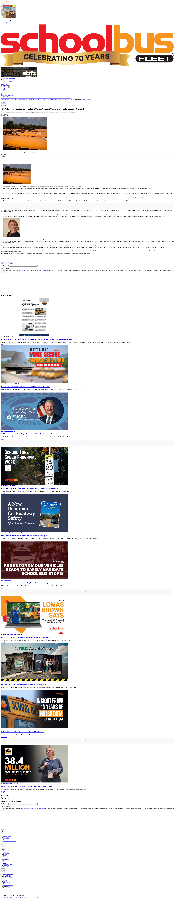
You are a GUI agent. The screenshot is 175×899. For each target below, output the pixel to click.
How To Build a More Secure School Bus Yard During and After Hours (25, 387)
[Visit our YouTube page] (5, 798)
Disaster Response (4, 85)
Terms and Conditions (69, 99)
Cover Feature (6, 1)
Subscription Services (5, 99)
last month (109, 188)
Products (20, 98)
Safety (2, 93)
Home (2, 105)
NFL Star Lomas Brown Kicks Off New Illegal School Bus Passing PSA (25, 637)
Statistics (32, 98)
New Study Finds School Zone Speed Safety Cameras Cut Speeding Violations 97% (29, 488)
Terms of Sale (16, 897)
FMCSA (5, 262)
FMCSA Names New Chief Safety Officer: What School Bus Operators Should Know (30, 434)
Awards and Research (54, 98)
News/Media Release (9, 485)
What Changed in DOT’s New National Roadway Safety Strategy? (24, 536)
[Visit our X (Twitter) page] (4, 798)
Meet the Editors (13, 99)
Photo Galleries (15, 98)
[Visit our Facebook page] (1, 798)
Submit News (39, 99)
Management (3, 90)
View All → (3, 792)
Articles (13, 1)
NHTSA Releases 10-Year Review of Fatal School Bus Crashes (22, 732)
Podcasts (28, 98)
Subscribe (3, 22)
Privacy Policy (61, 99)
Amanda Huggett (8, 681)
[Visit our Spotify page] (8, 798)
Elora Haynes (8, 383)
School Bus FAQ (54, 99)
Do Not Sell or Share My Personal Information (29, 897)
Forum (47, 98)
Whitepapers (37, 98)
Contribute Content (32, 99)
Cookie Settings (78, 99)
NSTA (8, 262)
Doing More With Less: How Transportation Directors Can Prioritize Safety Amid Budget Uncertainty (37, 339)
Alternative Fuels (4, 82)
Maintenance (3, 88)
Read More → (4, 344)
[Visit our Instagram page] (6, 798)
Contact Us (44, 99)
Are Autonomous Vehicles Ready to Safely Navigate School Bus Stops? (25, 583)
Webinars (44, 98)
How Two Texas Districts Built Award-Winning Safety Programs (23, 684)
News (10, 1)
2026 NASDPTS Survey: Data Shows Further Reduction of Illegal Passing (26, 786)
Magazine (24, 98)
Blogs (7, 98)
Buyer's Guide (68, 98)
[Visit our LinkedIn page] (2, 798)
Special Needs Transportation (7, 95)
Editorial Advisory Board (22, 99)
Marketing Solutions (86, 99)
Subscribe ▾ (3, 4)
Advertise (49, 99)
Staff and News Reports (10, 431)
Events (41, 98)
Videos (10, 98)
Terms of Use (10, 897)
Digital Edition (9, 22)
